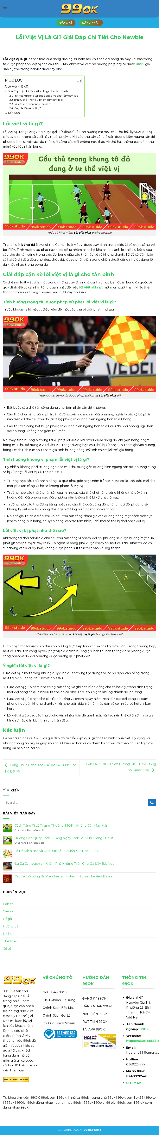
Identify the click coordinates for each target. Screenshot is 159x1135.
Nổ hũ (7, 934)
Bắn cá (8, 904)
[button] (5, 8)
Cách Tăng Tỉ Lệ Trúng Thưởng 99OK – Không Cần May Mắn (61, 825)
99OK (144, 1029)
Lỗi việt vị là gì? (18, 86)
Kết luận (14, 113)
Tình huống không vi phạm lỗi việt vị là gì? (39, 99)
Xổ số (7, 948)
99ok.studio (92, 1130)
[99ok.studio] (79, 8)
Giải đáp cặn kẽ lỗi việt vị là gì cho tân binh (38, 91)
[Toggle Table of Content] (76, 81)
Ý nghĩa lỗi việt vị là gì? (27, 108)
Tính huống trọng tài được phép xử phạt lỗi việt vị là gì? (46, 95)
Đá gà (7, 919)
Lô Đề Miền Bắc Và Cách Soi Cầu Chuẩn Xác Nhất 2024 (57, 851)
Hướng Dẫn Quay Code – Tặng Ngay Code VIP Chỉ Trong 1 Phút (64, 838)
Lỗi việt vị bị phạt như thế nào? (33, 104)
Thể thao (10, 941)
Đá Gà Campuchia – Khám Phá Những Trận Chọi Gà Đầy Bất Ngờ (65, 863)
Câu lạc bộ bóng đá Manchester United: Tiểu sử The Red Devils (63, 876)
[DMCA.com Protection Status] (16, 1079)
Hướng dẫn (12, 926)
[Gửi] (152, 802)
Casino (8, 911)
